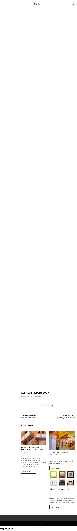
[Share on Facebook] (42, 405)
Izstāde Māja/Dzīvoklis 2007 (65, 418)
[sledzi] (33, 438)
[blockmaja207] (44, 36)
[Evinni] (38, 3)
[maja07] (22, 14)
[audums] (40, 156)
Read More (27, 472)
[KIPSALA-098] (62, 440)
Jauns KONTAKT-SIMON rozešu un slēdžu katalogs (33, 448)
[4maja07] (40, 201)
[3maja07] (48, 283)
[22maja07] (40, 365)
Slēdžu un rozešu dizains (60, 489)
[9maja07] (32, 118)
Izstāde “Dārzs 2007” (28, 418)
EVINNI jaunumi (37, 396)
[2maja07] (48, 323)
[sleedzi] (62, 478)
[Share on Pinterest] (47, 405)
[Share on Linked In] (52, 405)
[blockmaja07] (42, 81)
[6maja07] (48, 243)
